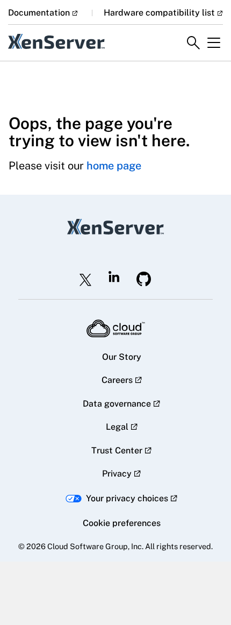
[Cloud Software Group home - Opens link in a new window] (115, 328)
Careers (117, 380)
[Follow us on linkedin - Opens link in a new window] (114, 276)
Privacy (117, 473)
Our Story (121, 357)
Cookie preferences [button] (122, 523)
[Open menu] (214, 43)
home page (113, 165)
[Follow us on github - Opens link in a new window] (143, 279)
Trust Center (116, 450)
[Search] (193, 43)
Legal (117, 427)
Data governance (117, 404)
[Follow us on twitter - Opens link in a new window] (85, 280)
